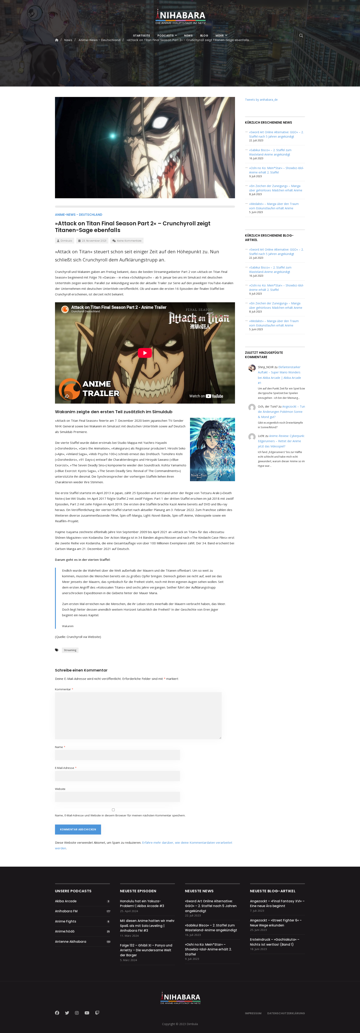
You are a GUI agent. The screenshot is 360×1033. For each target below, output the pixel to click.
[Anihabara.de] (180, 14)
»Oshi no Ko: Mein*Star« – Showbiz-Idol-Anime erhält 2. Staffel (208, 949)
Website (60, 789)
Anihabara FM (66, 911)
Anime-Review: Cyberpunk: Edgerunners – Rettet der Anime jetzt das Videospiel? (281, 441)
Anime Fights (65, 921)
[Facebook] (58, 1013)
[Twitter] (67, 1013)
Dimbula (66, 240)
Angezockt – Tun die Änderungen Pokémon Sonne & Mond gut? (281, 411)
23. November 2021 (94, 240)
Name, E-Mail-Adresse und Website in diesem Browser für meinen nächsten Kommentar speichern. (120, 815)
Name (60, 747)
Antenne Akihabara (70, 941)
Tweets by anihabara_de (261, 100)
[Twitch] (97, 1013)
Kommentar (64, 689)
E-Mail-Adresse (65, 768)
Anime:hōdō (65, 931)
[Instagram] (76, 1013)
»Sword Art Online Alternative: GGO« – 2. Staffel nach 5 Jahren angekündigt (211, 906)
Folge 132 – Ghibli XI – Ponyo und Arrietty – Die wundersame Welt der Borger (146, 950)
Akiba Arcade (65, 901)
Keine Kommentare (129, 240)
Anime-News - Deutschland (78, 214)
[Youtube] (87, 1013)
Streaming (70, 650)
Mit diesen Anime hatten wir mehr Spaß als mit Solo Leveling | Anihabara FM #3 (147, 926)
